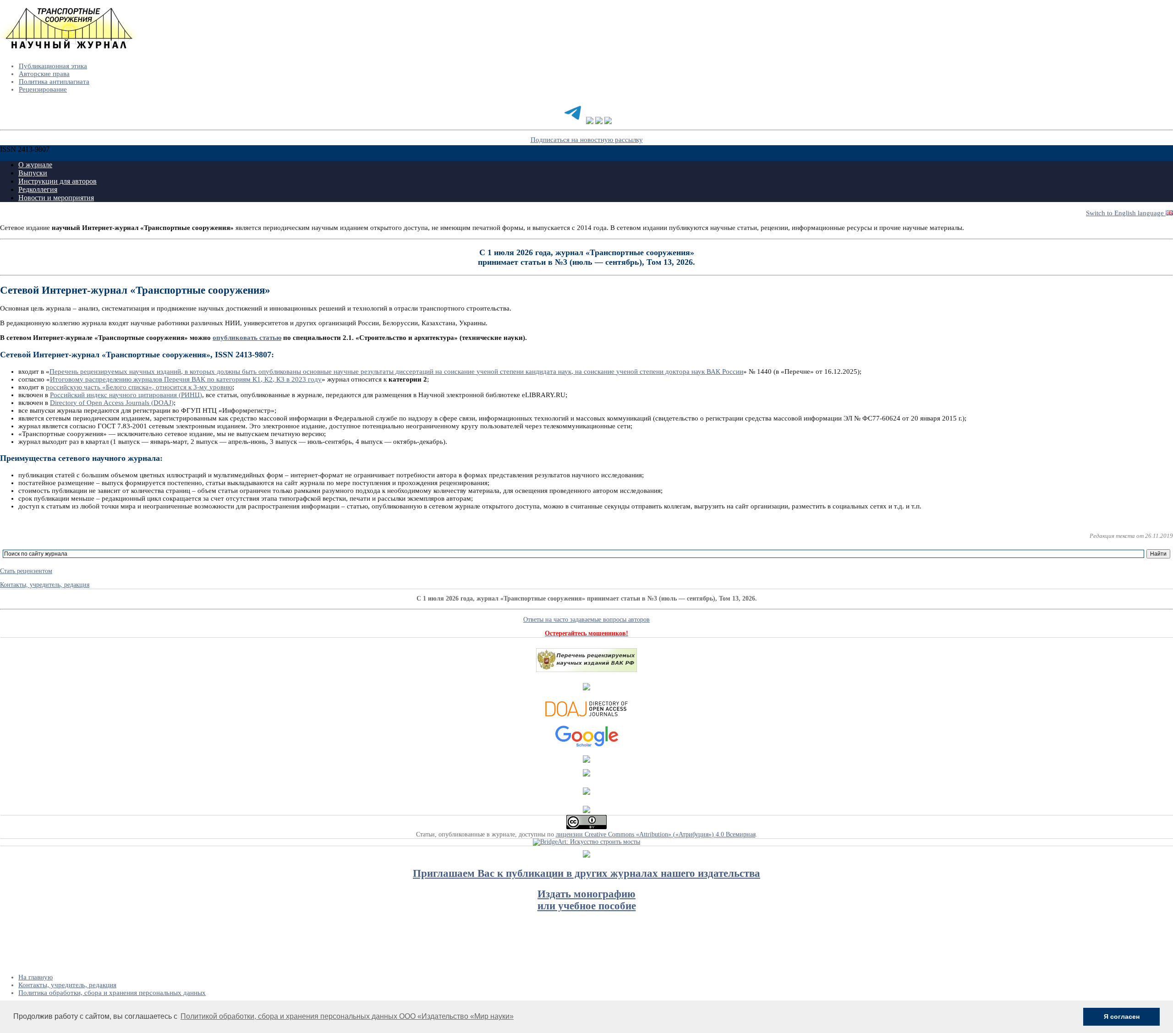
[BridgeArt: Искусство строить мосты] (586, 841)
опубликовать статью (247, 337)
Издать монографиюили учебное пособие (586, 900)
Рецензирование (43, 89)
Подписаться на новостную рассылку (587, 139)
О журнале (35, 165)
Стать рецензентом (26, 571)
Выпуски (32, 173)
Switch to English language (1126, 213)
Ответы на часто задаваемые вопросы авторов (586, 619)
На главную (35, 977)
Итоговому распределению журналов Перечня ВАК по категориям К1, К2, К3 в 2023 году (186, 379)
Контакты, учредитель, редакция (44, 584)
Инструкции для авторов (57, 181)
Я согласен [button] (1122, 1016)
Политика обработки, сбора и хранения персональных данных (112, 992)
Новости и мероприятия (56, 198)
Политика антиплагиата (54, 81)
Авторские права (44, 73)
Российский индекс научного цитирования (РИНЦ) (126, 395)
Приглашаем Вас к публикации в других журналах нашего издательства (586, 873)
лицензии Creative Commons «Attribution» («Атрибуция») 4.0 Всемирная (656, 834)
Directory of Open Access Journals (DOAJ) (112, 402)
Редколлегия (37, 189)
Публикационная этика (53, 66)
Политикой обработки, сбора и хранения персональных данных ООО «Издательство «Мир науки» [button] (347, 1016)
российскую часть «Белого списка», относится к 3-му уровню (139, 387)
